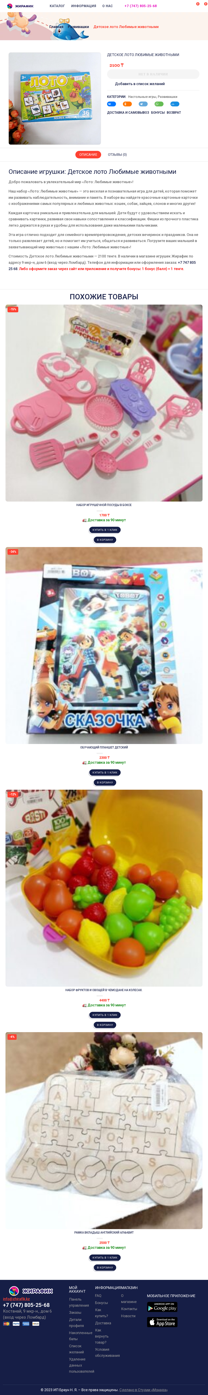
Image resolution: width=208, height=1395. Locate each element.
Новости (128, 1316)
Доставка (103, 1323)
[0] (195, 5)
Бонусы (101, 1303)
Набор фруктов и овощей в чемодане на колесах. (104, 990)
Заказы (75, 1312)
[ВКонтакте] (113, 104)
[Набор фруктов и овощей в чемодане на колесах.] (104, 888)
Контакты (129, 1309)
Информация (83, 6)
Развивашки (78, 27)
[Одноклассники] (129, 104)
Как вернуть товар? (101, 1336)
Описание (88, 155)
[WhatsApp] (161, 104)
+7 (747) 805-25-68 (141, 6)
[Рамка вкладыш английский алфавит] (104, 1130)
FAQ (98, 1295)
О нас (107, 6)
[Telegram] (145, 104)
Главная (56, 27)
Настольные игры (142, 97)
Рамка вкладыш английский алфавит (104, 1232)
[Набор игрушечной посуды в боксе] (104, 403)
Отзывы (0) (117, 155)
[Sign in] (187, 6)
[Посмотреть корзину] (203, 5)
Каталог (57, 6)
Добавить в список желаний (140, 84)
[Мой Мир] (176, 104)
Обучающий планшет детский (104, 747)
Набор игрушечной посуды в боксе (104, 505)
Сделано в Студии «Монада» (143, 1390)
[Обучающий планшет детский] (104, 645)
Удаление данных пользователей (81, 1365)
